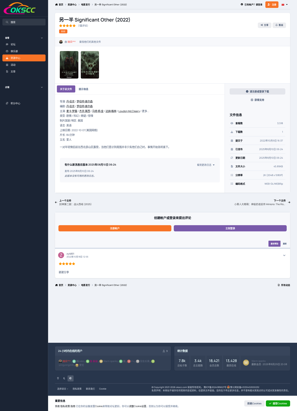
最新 (285, 243)
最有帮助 (274, 243)
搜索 (13, 22)
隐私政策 (77, 388)
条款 (57, 406)
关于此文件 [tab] (66, 89)
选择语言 (62, 388)
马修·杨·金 (97, 111)
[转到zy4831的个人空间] (61, 255)
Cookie (102, 388)
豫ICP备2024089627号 (215, 387)
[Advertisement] (158, 316)
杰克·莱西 (84, 111)
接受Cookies (280, 403)
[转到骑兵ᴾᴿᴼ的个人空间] (61, 42)
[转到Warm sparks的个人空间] (246, 363)
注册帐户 (115, 228)
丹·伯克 (70, 101)
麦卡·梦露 (71, 111)
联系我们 (90, 388)
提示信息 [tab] (83, 89)
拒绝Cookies (254, 403)
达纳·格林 (111, 111)
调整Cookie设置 (137, 406)
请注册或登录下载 (259, 91)
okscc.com (181, 387)
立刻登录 (230, 228)
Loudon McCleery (129, 111)
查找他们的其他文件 (90, 41)
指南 (72, 406)
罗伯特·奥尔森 (85, 101)
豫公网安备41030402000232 (244, 387)
